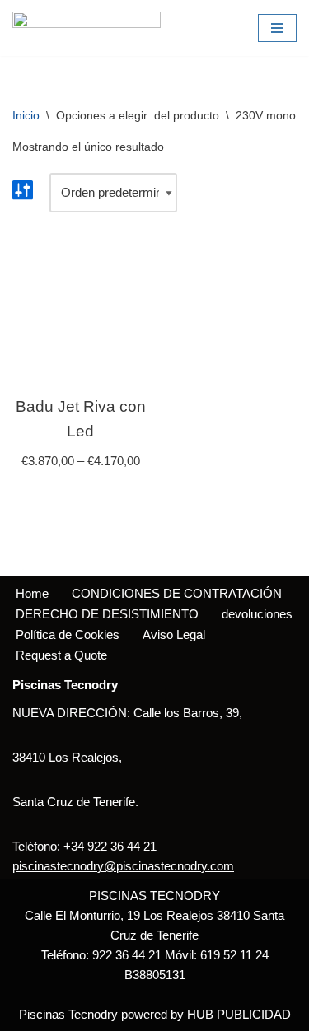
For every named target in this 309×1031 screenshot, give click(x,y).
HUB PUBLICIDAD (239, 1014)
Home (32, 593)
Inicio (26, 115)
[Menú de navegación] (277, 28)
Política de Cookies (67, 634)
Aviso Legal (174, 634)
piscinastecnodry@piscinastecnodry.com (123, 866)
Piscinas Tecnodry (68, 1014)
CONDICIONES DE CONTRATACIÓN (177, 593)
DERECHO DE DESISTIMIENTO (107, 614)
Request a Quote (61, 655)
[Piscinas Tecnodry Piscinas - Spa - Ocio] (86, 28)
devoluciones (257, 614)
